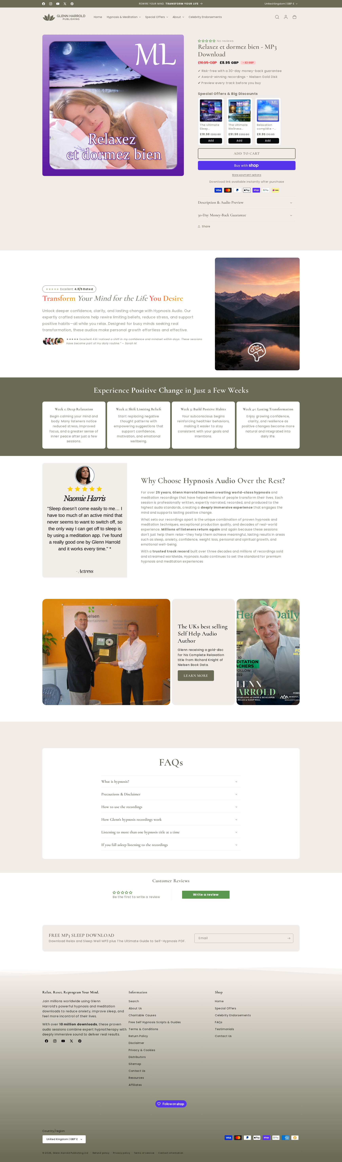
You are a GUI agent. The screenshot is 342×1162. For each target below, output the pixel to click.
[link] (211, 110)
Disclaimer (136, 1043)
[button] (123, 17)
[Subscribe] (288, 938)
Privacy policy (121, 1152)
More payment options (246, 175)
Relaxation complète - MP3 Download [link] (267, 127)
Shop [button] (218, 992)
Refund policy (101, 1152)
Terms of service (144, 1152)
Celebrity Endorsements (233, 1015)
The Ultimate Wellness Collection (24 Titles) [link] (239, 127)
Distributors (137, 1057)
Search (134, 1001)
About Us (135, 1008)
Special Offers (225, 1008)
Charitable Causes (142, 1015)
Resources (136, 1078)
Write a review (205, 895)
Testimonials (224, 1029)
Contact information (170, 1152)
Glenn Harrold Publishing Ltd (70, 1152)
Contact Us (137, 1071)
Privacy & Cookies (142, 1050)
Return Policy (138, 1036)
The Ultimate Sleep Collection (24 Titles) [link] (210, 127)
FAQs (218, 1022)
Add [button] (211, 141)
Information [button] (138, 992)
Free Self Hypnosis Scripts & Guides (155, 1022)
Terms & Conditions (143, 1029)
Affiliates (135, 1085)
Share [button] (206, 226)
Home (219, 1001)
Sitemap (135, 1064)
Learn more (196, 675)
